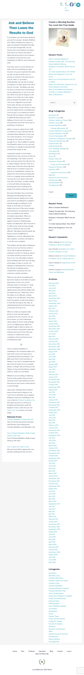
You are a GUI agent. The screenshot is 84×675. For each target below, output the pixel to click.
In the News (53, 151)
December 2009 (54, 552)
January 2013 (53, 476)
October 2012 (53, 484)
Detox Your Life (12, 410)
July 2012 (52, 491)
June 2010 (52, 537)
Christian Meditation (55, 125)
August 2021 (53, 306)
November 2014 (54, 430)
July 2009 (52, 557)
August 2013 (53, 461)
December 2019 (54, 326)
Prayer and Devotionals (59, 164)
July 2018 (52, 354)
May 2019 (52, 336)
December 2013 (54, 451)
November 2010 (54, 527)
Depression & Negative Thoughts (60, 139)
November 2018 (54, 347)
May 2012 (52, 496)
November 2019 (54, 329)
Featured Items (54, 144)
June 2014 (52, 440)
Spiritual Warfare (54, 183)
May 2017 (52, 372)
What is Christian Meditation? (59, 59)
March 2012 (52, 501)
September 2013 (54, 458)
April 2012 (52, 499)
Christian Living (54, 123)
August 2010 (53, 532)
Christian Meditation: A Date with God (20, 419)
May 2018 (52, 359)
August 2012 (53, 489)
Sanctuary (42, 651)
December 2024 (54, 298)
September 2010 (54, 529)
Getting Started (54, 146)
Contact (60, 651)
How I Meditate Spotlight (57, 149)
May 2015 (52, 420)
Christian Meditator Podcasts (59, 131)
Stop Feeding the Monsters (58, 87)
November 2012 (54, 481)
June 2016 (52, 395)
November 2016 (54, 382)
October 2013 (53, 456)
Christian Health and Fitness (58, 120)
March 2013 (53, 473)
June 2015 (52, 418)
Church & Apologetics (56, 136)
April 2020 (52, 319)
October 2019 (53, 331)
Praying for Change (55, 161)
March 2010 (53, 544)
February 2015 (53, 425)
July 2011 (52, 506)
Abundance (52, 115)
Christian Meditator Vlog (57, 133)
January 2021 (53, 313)
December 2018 (54, 344)
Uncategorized (54, 185)
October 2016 (53, 385)
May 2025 (52, 291)
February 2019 (53, 339)
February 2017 (53, 374)
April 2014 (52, 443)
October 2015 (53, 407)
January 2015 (53, 428)
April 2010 (52, 542)
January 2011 (53, 522)
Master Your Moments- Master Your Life (63, 84)
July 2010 (52, 534)
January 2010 (53, 550)
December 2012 (54, 478)
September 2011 (54, 504)
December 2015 (54, 402)
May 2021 (52, 308)
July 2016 (52, 392)
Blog (51, 651)
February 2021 (53, 311)
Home (15, 651)
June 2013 (52, 466)
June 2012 (52, 494)
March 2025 (53, 296)
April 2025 (52, 293)
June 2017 (52, 369)
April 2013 (52, 471)
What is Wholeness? (56, 95)
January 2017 (53, 377)
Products (31, 651)
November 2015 (54, 405)
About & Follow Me (42, 654)
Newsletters (53, 154)
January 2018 (53, 364)
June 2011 (52, 509)
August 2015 (53, 412)
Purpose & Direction (56, 167)
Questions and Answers (59, 172)
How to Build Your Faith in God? (18, 447)
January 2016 (53, 400)
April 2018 (52, 362)
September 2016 (54, 387)
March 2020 (53, 321)
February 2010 (53, 547)
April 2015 (52, 423)
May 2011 (52, 511)
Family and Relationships (57, 141)
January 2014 (53, 448)
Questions (52, 169)
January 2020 (53, 324)
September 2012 (54, 486)
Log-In (69, 651)
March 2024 (53, 301)
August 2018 (53, 352)
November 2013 (54, 453)
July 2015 (52, 415)
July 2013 (52, 463)
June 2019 (52, 334)
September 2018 (54, 349)
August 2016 (53, 390)
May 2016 (52, 397)
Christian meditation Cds (26, 400)
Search (51, 192)
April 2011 (52, 514)
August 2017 (53, 367)
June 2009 (52, 560)
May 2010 (52, 539)
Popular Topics (54, 159)
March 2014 (53, 446)
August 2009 (53, 555)
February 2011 (53, 519)
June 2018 (52, 357)
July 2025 (52, 286)
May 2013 (52, 468)
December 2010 (54, 524)
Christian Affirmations (58, 128)
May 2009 (52, 562)
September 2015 (54, 410)
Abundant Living (54, 118)
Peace (51, 156)
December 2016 (54, 379)
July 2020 (52, 316)
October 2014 (53, 433)
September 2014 (54, 435)
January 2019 (53, 341)
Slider (51, 175)
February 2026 (54, 283)
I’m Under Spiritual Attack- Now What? (62, 72)
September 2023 (54, 303)
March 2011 (52, 517)
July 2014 (52, 438)
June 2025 (52, 288)
